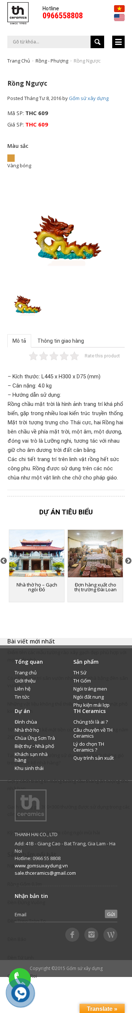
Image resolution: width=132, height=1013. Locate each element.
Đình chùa (26, 721)
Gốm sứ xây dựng (89, 98)
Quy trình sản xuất (93, 758)
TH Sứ (80, 672)
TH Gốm (82, 680)
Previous (3, 561)
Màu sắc (17, 145)
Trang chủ (18, 60)
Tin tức (22, 696)
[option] (66, 238)
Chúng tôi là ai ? (90, 721)
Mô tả (19, 341)
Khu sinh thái (29, 768)
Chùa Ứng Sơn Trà (35, 738)
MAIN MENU (118, 42)
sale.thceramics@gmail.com (45, 873)
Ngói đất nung (88, 696)
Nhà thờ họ (27, 730)
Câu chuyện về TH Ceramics (93, 733)
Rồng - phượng (52, 60)
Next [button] (128, 561)
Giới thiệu (25, 680)
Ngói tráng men (90, 688)
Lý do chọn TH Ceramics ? (88, 747)
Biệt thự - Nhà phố (34, 746)
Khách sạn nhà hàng (31, 757)
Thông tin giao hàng (60, 341)
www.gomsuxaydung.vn (41, 865)
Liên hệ (22, 688)
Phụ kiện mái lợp (91, 705)
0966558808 (63, 15)
